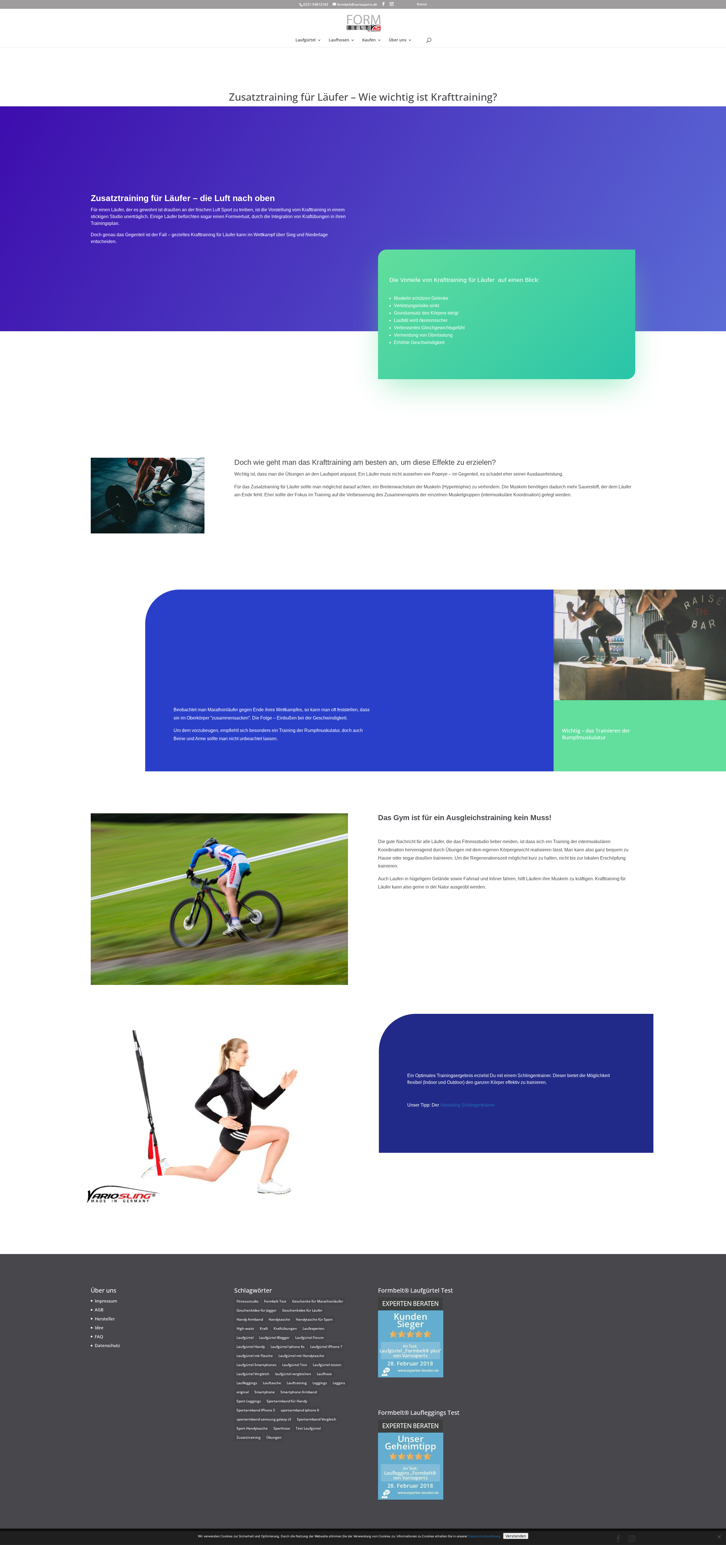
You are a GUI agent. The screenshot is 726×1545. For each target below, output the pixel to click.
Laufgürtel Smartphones (257, 1364)
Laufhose (324, 1373)
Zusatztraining (249, 1437)
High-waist (245, 1328)
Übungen (274, 1437)
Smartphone (264, 1392)
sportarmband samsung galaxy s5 (264, 1419)
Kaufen (369, 40)
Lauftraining (297, 1383)
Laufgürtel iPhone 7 (326, 1346)
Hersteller (105, 1319)
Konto (422, 5)
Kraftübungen (285, 1328)
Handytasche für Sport (314, 1319)
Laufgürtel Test (294, 1364)
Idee (99, 1327)
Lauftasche (272, 1383)
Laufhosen (339, 40)
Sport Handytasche (252, 1428)
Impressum (106, 1301)
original (243, 1392)
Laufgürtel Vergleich (253, 1373)
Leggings (320, 1383)
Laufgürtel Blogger (274, 1337)
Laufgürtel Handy (251, 1346)
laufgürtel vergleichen (293, 1373)
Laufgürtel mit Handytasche (301, 1355)
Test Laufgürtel (308, 1428)
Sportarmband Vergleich (316, 1419)
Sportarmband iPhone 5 (256, 1410)
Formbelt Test (275, 1301)
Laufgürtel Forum (309, 1337)
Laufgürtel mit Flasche (255, 1355)
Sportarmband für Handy (287, 1401)
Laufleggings (247, 1383)
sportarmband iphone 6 (300, 1410)
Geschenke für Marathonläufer (317, 1301)
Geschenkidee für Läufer (302, 1310)
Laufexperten (313, 1328)
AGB (99, 1309)
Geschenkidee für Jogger (257, 1310)
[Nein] (719, 1537)
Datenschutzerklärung (484, 1536)
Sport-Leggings (249, 1401)
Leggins (339, 1383)
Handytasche (279, 1319)
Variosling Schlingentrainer (467, 1105)
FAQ (99, 1336)
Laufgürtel (306, 40)
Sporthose (281, 1428)
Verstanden (515, 1536)
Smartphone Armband (298, 1392)
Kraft (264, 1328)
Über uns (397, 40)
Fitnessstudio (247, 1301)
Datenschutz (107, 1345)
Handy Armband (250, 1319)
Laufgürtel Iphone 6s (288, 1346)
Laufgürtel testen (327, 1364)
